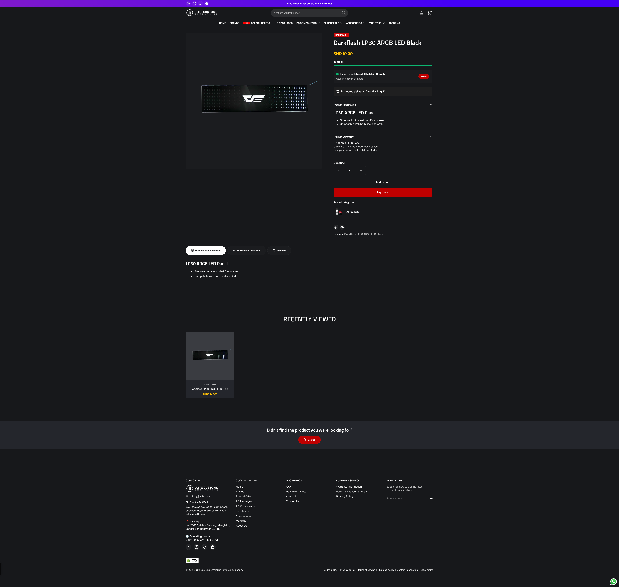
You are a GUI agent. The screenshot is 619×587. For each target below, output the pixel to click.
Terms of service (366, 569)
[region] (309, 3)
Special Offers (244, 496)
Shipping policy (386, 569)
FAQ (288, 486)
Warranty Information (349, 486)
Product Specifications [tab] (208, 250)
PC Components (245, 506)
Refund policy (330, 569)
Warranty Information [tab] (249, 250)
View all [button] (424, 76)
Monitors (241, 520)
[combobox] (304, 13)
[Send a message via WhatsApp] (613, 581)
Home (337, 234)
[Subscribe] (430, 498)
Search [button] (312, 439)
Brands (240, 491)
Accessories (243, 516)
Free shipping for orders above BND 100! (309, 3)
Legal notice (426, 569)
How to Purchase (296, 491)
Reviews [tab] (281, 250)
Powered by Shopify (232, 569)
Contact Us (292, 501)
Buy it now (382, 192)
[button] (429, 13)
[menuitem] (259, 486)
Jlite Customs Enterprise (208, 569)
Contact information (407, 569)
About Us (241, 525)
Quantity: (339, 163)
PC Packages (244, 501)
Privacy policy (347, 569)
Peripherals (242, 511)
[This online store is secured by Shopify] (192, 560)
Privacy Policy (344, 496)
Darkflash (341, 35)
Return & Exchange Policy (351, 491)
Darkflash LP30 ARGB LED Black (363, 234)
